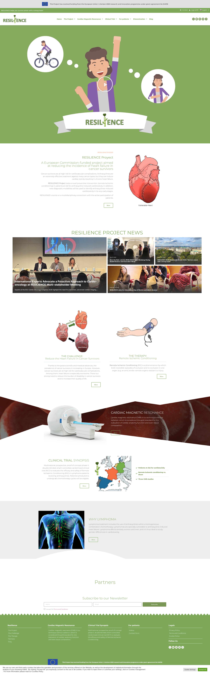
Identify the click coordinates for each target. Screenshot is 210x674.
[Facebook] (200, 19)
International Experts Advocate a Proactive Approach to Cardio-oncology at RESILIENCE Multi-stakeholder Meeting (56, 283)
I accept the (57, 609)
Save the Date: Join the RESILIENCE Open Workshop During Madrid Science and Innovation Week (130, 260)
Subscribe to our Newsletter (105, 598)
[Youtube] (196, 19)
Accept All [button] (202, 669)
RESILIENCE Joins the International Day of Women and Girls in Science (133, 290)
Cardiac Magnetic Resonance (61, 625)
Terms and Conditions (61, 609)
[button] (105, 84)
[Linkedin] (203, 19)
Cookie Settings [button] (190, 669)
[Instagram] (206, 19)
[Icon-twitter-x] (193, 19)
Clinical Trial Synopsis (98, 625)
